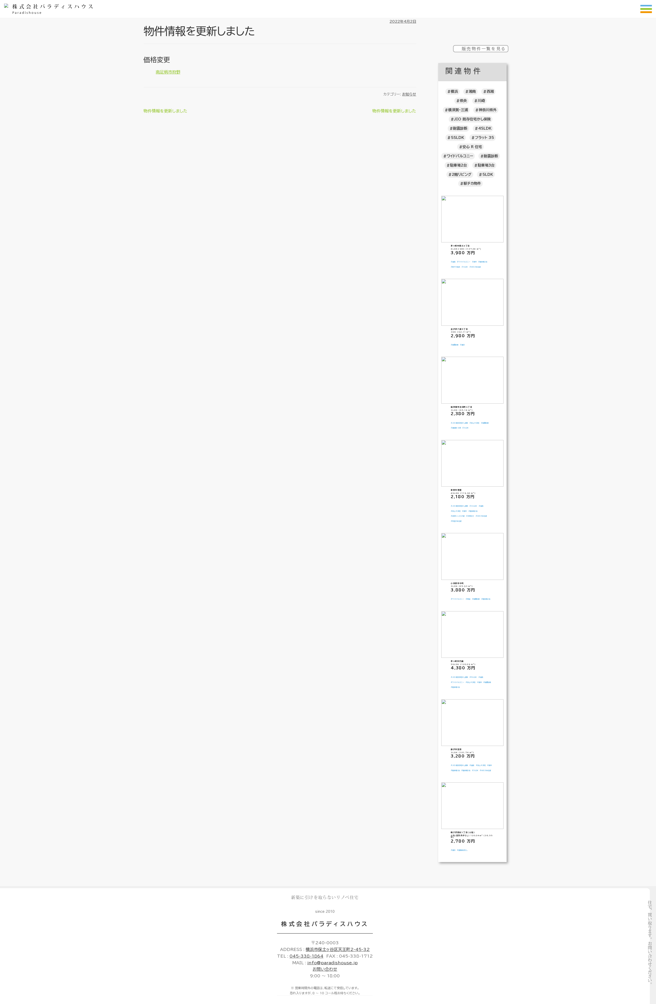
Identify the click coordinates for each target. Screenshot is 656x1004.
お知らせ (409, 94)
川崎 (481, 101)
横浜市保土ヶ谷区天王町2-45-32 (338, 949)
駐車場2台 (458, 165)
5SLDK (457, 137)
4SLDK (484, 128)
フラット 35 (484, 137)
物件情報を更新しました (165, 112)
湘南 (472, 91)
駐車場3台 (486, 165)
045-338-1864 (306, 956)
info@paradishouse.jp (332, 963)
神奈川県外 (488, 110)
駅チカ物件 (472, 183)
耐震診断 (460, 128)
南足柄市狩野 (168, 72)
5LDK (487, 174)
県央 (463, 101)
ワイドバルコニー (460, 156)
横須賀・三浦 (458, 110)
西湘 (490, 91)
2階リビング (461, 174)
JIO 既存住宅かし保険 (472, 119)
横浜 (454, 91)
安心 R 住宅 (472, 147)
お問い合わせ (325, 969)
